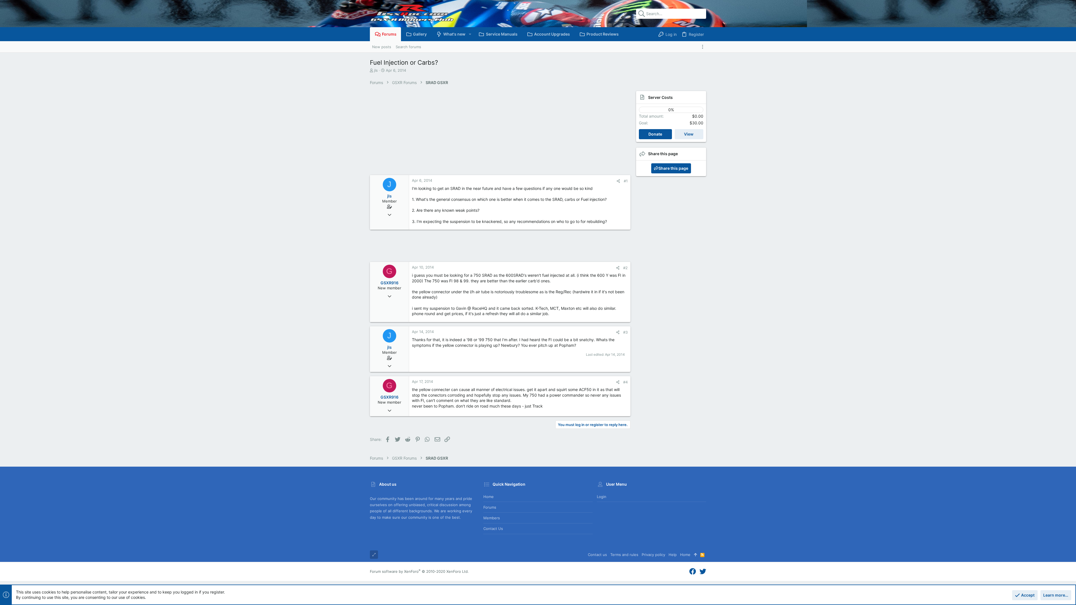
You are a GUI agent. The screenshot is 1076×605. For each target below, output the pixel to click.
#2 (625, 268)
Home (488, 496)
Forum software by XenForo (419, 571)
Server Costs (660, 97)
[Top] (695, 554)
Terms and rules (624, 554)
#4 (625, 382)
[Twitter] (702, 571)
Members (491, 518)
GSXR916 (389, 282)
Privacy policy (653, 554)
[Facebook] (692, 571)
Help (673, 554)
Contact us (493, 528)
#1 (626, 181)
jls (376, 70)
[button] (470, 34)
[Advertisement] (494, 133)
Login (601, 496)
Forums (489, 507)
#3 (625, 332)
